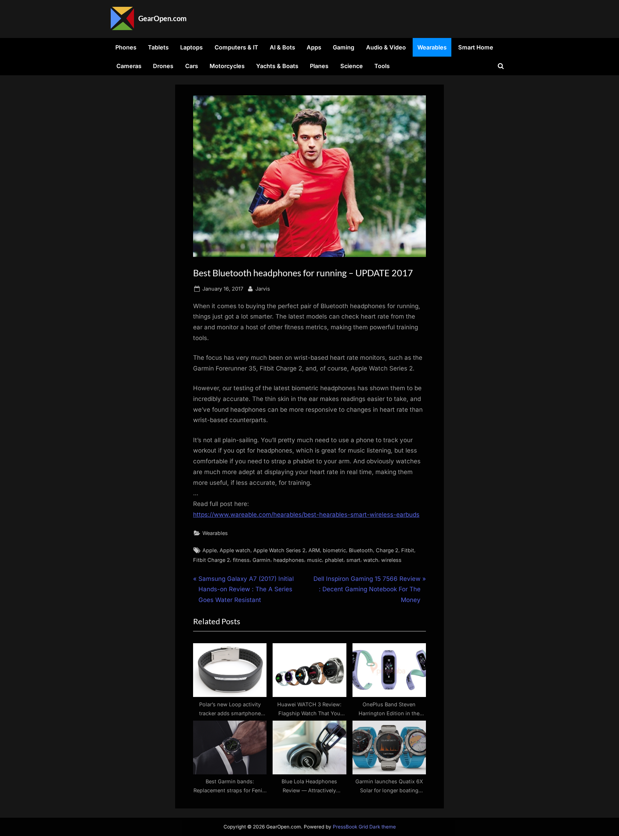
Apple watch (235, 550)
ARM (314, 550)
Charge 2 (387, 550)
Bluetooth (361, 550)
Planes (319, 66)
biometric (334, 550)
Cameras (128, 66)
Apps (314, 47)
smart (353, 560)
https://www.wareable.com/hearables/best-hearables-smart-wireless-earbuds (306, 514)
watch (370, 560)
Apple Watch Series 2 (279, 550)
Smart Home (475, 47)
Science (351, 66)
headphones (288, 560)
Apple (209, 550)
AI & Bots (282, 47)
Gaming (343, 47)
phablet (334, 560)
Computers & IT (236, 47)
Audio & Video (386, 47)
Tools (382, 66)
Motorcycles (227, 66)
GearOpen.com (162, 18)
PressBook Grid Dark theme (364, 827)
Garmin (261, 560)
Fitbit (407, 550)
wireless (391, 560)
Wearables (432, 47)
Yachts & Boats (277, 66)
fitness (241, 560)
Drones (163, 66)
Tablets (158, 47)
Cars (191, 66)
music (314, 560)
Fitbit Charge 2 (211, 560)
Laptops (191, 47)
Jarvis (262, 288)
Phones (125, 47)
